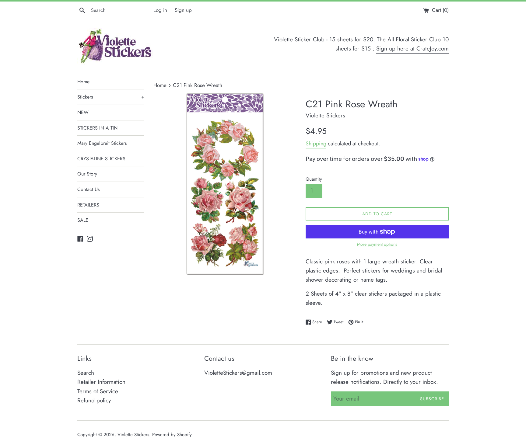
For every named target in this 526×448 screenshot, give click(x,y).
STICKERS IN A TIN (97, 127)
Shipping (316, 144)
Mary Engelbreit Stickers (102, 143)
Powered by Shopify (172, 434)
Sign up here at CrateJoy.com (412, 48)
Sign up (183, 10)
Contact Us (88, 189)
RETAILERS (88, 204)
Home (83, 81)
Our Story (87, 173)
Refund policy (94, 400)
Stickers (110, 96)
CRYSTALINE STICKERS (101, 158)
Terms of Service (97, 391)
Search (85, 373)
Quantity (314, 179)
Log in (160, 10)
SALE (82, 220)
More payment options (377, 244)
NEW (83, 112)
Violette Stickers (133, 434)
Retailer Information (101, 382)
